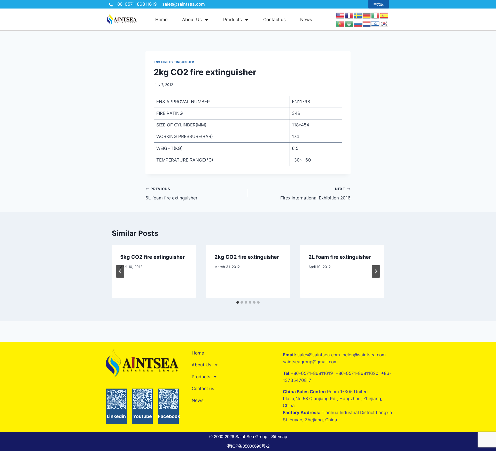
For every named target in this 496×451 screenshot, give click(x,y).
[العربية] (349, 23)
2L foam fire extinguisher (339, 257)
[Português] (340, 23)
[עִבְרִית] (375, 23)
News (306, 19)
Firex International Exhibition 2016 (315, 193)
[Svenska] (358, 15)
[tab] (237, 302)
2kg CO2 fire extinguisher (246, 257)
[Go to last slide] (120, 271)
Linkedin (116, 416)
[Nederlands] (366, 23)
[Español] (384, 15)
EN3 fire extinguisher (174, 62)
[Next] (376, 271)
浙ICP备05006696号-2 (248, 446)
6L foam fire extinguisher (171, 193)
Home (161, 19)
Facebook (169, 416)
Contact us (274, 19)
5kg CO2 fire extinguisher (152, 257)
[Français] (349, 15)
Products (232, 19)
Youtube (142, 416)
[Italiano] (375, 15)
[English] (340, 15)
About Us (192, 19)
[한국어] (384, 23)
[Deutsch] (366, 15)
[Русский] (358, 23)
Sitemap (278, 436)
